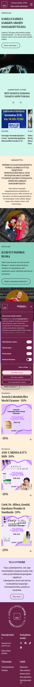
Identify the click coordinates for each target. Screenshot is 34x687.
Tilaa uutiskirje (25, 670)
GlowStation (6, 393)
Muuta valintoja (23, 367)
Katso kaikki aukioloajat (19, 6)
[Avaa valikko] (31, 4)
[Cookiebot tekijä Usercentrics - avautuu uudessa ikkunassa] (21, 306)
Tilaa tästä (16, 597)
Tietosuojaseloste (8, 667)
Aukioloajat (24, 667)
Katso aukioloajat (10, 45)
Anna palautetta (25, 677)
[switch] (29, 347)
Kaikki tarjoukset (10, 387)
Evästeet (5, 670)
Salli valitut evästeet (17, 377)
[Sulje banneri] (31, 306)
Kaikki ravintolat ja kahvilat (15, 281)
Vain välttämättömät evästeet (17, 382)
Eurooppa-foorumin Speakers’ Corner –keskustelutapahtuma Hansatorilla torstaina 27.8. (13, 138)
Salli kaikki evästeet (17, 372)
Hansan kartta (25, 673)
